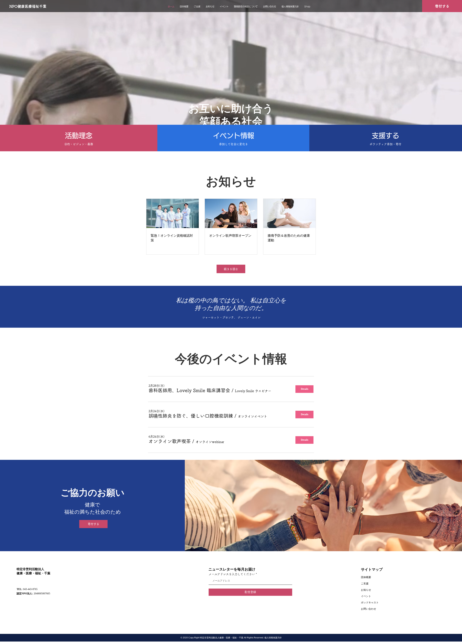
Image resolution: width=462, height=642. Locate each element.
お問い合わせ (368, 609)
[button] (189, 390)
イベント (366, 596)
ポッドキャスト (370, 602)
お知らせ (366, 590)
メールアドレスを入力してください (232, 574)
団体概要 (366, 577)
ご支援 (365, 583)
